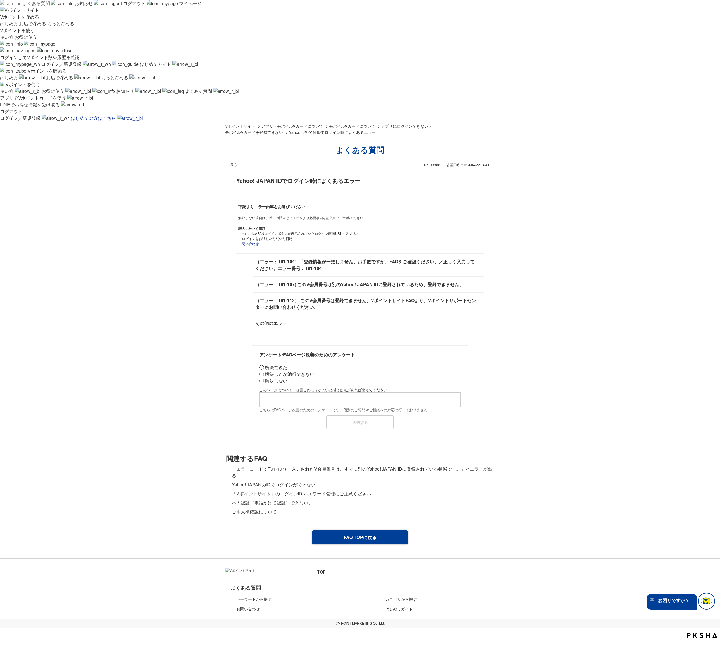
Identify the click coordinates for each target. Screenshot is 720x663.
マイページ (190, 3)
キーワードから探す (254, 599)
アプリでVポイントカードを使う (33, 98)
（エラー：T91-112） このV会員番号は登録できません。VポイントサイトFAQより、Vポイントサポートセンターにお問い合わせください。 (365, 303)
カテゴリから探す (401, 599)
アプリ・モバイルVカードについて (292, 126)
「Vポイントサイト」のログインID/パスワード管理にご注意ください (301, 493)
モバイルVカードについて (352, 126)
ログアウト (134, 3)
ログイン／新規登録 (61, 64)
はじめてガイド (155, 64)
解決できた (276, 367)
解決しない (276, 380)
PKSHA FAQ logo (702, 635)
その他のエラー (271, 323)
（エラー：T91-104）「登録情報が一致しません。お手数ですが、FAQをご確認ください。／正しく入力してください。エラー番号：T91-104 (365, 264)
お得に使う (26, 37)
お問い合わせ (248, 609)
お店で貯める (33, 23)
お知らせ (84, 3)
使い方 (7, 37)
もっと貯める (60, 23)
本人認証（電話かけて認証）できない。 (272, 502)
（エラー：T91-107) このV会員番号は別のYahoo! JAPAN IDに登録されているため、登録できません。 (359, 284)
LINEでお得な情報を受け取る (30, 104)
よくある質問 (36, 3)
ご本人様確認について (254, 511)
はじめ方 (9, 23)
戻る (233, 164)
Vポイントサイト (240, 126)
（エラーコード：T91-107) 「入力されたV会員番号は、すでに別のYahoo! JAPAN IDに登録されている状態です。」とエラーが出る (362, 472)
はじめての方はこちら (94, 118)
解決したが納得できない (289, 374)
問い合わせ (250, 243)
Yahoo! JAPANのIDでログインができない (274, 484)
